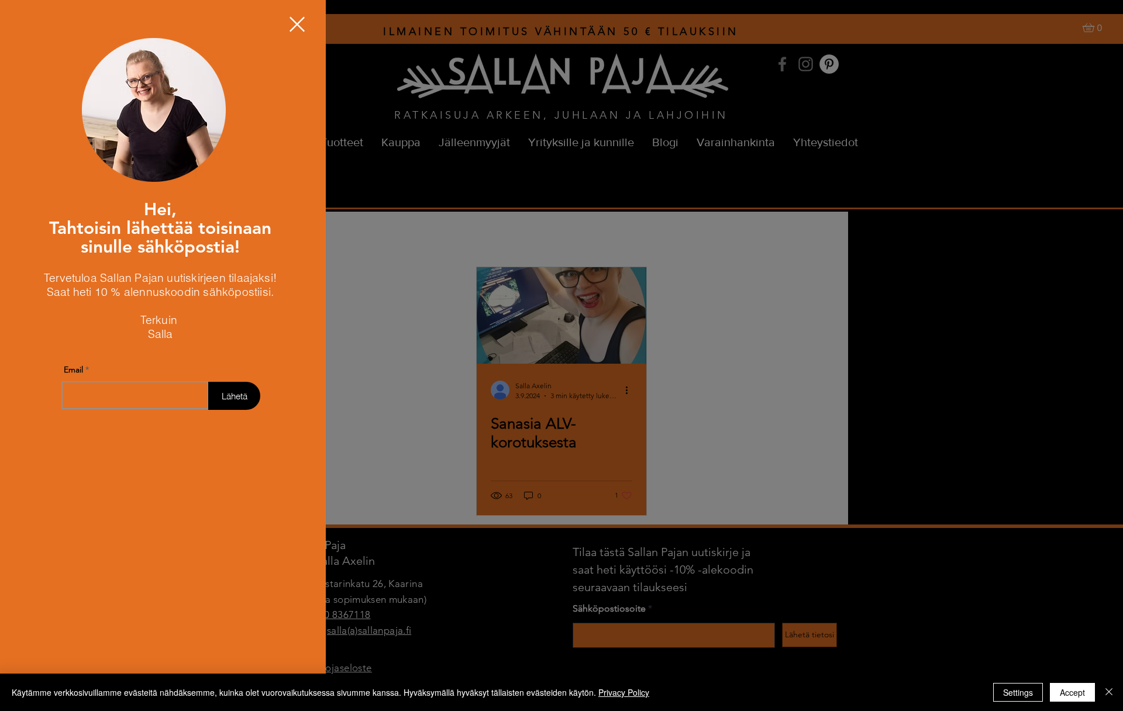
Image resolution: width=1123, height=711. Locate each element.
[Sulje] (1109, 692)
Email (73, 369)
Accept (1072, 692)
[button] (297, 24)
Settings (1018, 692)
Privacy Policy (623, 692)
